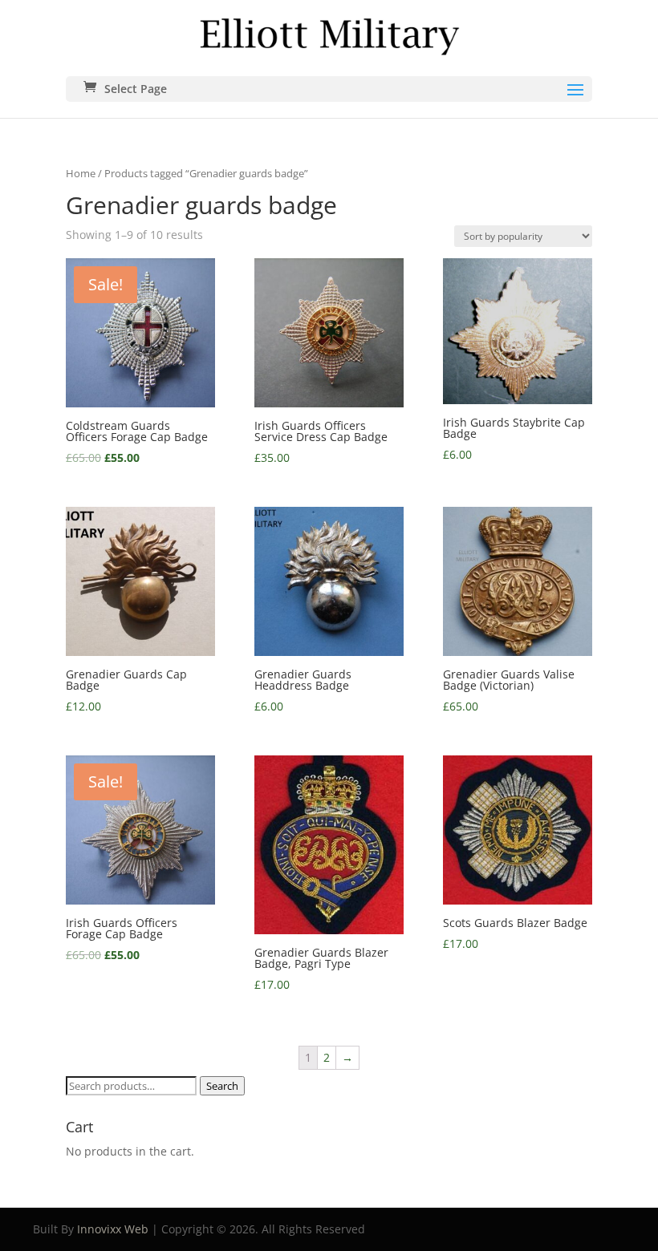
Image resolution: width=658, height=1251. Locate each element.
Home (80, 173)
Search (222, 1086)
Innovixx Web (112, 1229)
